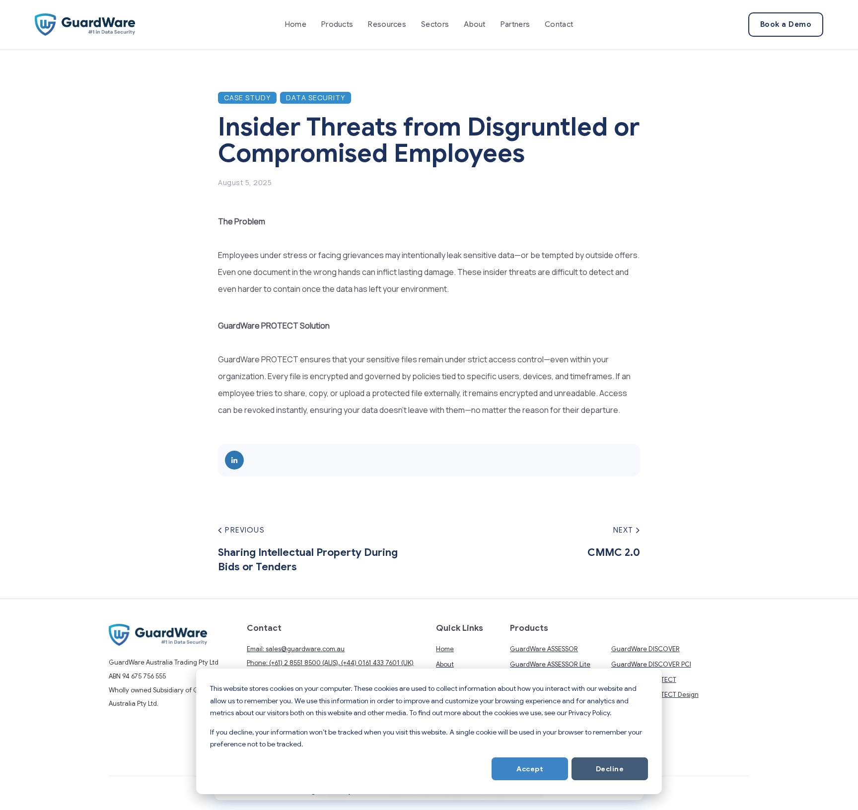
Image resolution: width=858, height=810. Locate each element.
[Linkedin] (234, 460)
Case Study (247, 97)
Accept (529, 768)
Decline (610, 768)
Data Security (315, 97)
